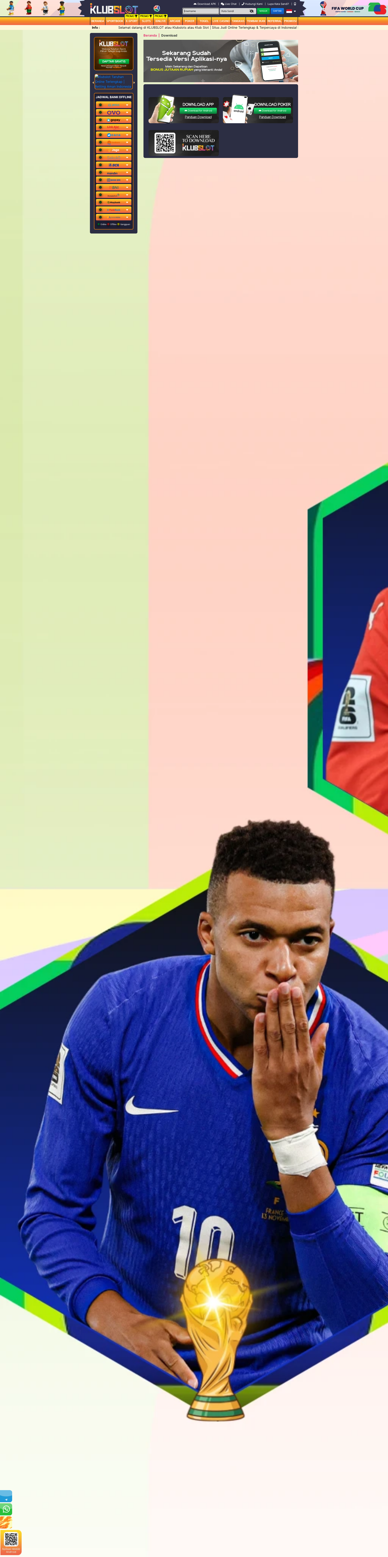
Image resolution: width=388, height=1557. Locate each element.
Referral (275, 21)
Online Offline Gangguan (115, 224)
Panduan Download (198, 117)
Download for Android (199, 110)
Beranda (97, 21)
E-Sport (132, 21)
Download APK (207, 3)
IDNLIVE (160, 21)
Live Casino (221, 21)
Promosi (290, 21)
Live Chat (230, 3)
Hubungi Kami (253, 3)
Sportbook (114, 21)
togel (204, 21)
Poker (189, 21)
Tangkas (238, 21)
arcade (175, 21)
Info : (96, 27)
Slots (146, 21)
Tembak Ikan (256, 21)
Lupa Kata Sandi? (279, 3)
